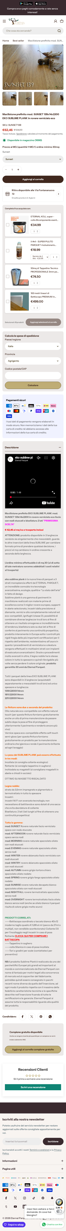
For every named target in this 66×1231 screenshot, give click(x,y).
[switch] (59, 1211)
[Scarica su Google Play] (26, 3)
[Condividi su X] (31, 1016)
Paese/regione (13, 339)
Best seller (18, 40)
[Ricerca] (59, 31)
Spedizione (21, 134)
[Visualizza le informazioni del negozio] (58, 194)
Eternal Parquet (19, 1218)
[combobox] (33, 30)
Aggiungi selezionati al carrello (43, 322)
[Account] (55, 21)
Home (5, 40)
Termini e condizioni (39, 1150)
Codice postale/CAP (16, 368)
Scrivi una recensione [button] (33, 1087)
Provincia (10, 354)
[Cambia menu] (4, 21)
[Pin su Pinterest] (41, 1016)
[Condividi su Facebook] (22, 1016)
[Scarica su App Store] (41, 3)
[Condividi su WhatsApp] (50, 1016)
